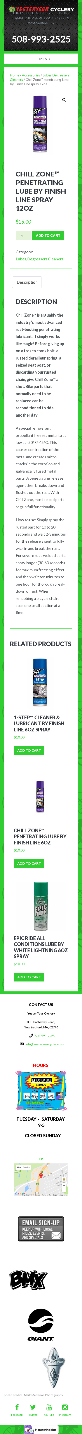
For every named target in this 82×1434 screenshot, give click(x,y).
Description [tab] (27, 282)
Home (14, 75)
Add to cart (48, 235)
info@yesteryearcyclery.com (45, 1044)
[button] (64, 100)
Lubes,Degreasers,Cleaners (39, 258)
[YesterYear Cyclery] (41, 8)
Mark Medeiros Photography (43, 1395)
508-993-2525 (45, 1036)
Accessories (31, 75)
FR (41, 1159)
